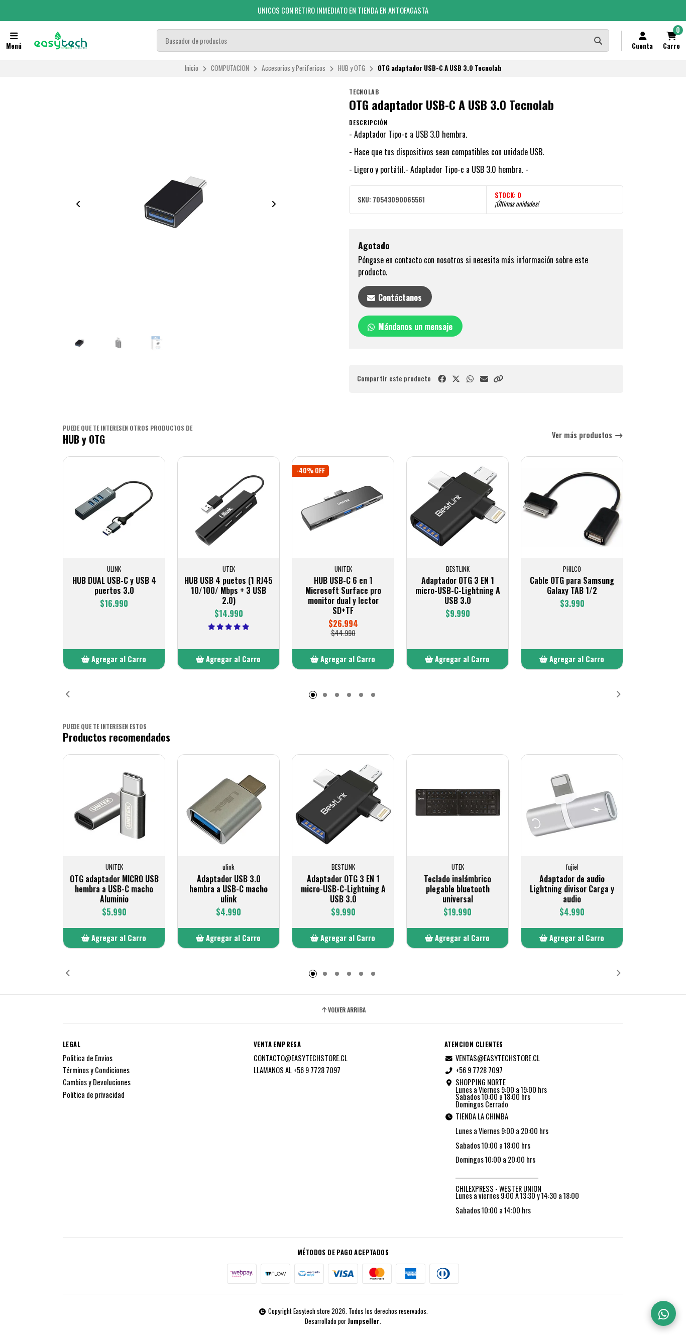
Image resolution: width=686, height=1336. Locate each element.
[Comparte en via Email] (484, 378)
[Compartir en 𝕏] (456, 378)
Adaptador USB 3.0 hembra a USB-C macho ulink (228, 889)
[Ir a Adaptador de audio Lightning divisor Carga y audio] (572, 805)
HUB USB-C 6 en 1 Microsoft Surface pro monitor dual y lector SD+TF (343, 595)
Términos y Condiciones (96, 1070)
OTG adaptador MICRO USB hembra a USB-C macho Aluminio (114, 889)
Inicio (191, 68)
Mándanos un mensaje (414, 327)
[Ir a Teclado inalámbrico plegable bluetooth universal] (457, 805)
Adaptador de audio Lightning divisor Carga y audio (572, 889)
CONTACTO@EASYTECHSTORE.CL (301, 1058)
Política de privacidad (94, 1094)
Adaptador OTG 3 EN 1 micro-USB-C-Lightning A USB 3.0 (457, 590)
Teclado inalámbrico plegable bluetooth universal (457, 889)
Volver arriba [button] (347, 1010)
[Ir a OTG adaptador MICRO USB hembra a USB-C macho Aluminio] (114, 805)
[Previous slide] (78, 204)
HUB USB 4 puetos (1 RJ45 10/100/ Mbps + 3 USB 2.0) (228, 590)
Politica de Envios (87, 1058)
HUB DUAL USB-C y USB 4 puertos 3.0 (114, 585)
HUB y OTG (351, 68)
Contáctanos (399, 297)
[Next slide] (273, 204)
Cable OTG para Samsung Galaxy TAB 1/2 (572, 585)
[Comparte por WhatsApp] (470, 378)
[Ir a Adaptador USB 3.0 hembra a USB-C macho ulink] (228, 805)
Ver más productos (583, 435)
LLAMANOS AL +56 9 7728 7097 (297, 1070)
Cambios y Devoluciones (97, 1082)
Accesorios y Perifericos (293, 68)
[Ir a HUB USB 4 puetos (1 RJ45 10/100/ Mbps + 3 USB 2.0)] (228, 507)
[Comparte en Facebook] (442, 378)
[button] (498, 378)
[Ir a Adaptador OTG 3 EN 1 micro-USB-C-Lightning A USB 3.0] (457, 507)
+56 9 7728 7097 (479, 1070)
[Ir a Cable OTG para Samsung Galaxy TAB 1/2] (572, 507)
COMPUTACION (230, 68)
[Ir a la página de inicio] (60, 41)
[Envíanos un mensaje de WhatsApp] (663, 1313)
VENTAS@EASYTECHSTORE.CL (497, 1058)
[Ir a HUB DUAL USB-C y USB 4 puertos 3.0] (114, 507)
